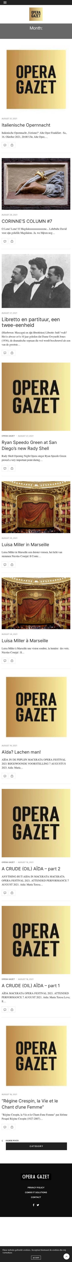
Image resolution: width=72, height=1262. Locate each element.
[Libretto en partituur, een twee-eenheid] (36, 281)
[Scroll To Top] (66, 1256)
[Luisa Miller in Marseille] (36, 507)
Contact (36, 1197)
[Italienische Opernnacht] (36, 80)
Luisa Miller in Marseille (26, 544)
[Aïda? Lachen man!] (36, 707)
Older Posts (12, 1140)
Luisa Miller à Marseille (25, 640)
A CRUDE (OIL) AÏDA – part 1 (31, 985)
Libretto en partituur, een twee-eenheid (31, 322)
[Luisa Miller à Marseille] (36, 603)
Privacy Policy (36, 1187)
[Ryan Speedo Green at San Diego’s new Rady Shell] (36, 397)
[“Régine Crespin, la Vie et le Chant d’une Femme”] (36, 1056)
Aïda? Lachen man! (21, 752)
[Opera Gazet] (36, 14)
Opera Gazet (8, 436)
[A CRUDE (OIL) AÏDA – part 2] (36, 823)
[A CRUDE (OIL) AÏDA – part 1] (36, 940)
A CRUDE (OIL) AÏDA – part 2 (31, 868)
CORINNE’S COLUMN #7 (27, 221)
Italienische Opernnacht (26, 125)
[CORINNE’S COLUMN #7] (36, 184)
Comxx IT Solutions (36, 1192)
